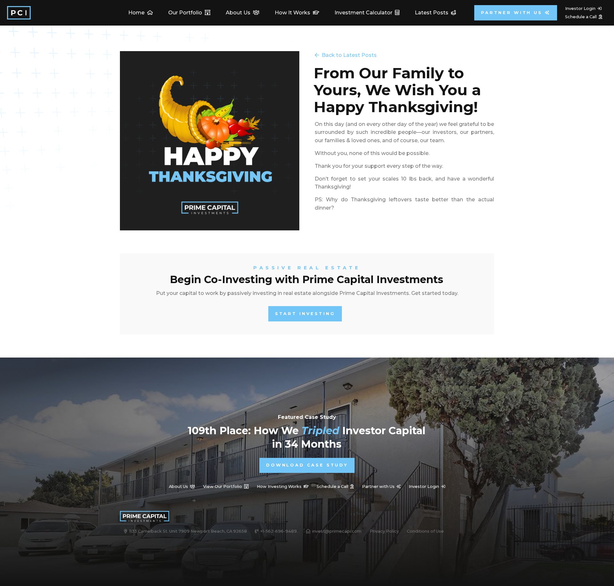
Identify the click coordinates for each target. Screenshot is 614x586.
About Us (242, 13)
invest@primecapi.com (333, 531)
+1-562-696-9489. (276, 531)
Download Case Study (307, 465)
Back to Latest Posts (346, 55)
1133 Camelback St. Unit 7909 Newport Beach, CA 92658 (185, 531)
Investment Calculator (367, 13)
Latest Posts (435, 13)
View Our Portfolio (225, 486)
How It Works (297, 13)
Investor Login (583, 8)
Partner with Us (515, 12)
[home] (19, 12)
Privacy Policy (384, 531)
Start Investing (305, 313)
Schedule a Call (583, 16)
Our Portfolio (189, 13)
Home (140, 13)
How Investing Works (283, 486)
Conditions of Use (425, 531)
